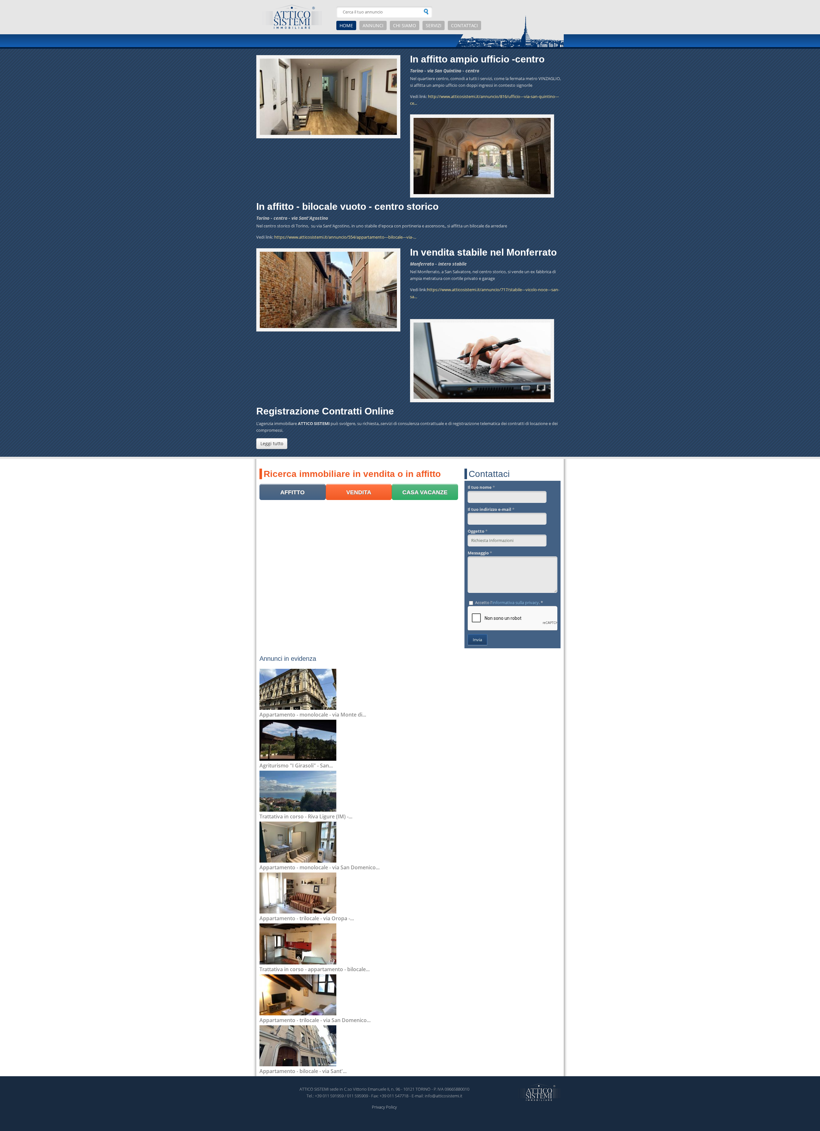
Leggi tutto (271, 443)
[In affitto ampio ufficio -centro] (328, 96)
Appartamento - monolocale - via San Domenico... (319, 867)
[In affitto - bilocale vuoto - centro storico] (482, 156)
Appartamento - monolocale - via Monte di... (312, 714)
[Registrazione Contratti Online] (482, 360)
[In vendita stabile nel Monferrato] (328, 290)
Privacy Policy (384, 1107)
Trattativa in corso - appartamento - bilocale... (314, 969)
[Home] (294, 17)
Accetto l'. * (509, 602)
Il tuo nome (481, 487)
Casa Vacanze (424, 492)
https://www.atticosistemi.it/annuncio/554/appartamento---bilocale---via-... (345, 237)
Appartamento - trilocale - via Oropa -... (306, 918)
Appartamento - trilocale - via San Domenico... (315, 1020)
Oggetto (478, 531)
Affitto (292, 492)
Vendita (358, 492)
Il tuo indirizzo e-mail (491, 509)
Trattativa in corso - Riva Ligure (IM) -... (305, 816)
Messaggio (480, 553)
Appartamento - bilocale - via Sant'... (303, 1071)
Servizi (433, 25)
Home (346, 25)
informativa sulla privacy (515, 602)
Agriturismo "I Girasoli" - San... (296, 765)
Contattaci (464, 25)
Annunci (373, 25)
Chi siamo (404, 25)
